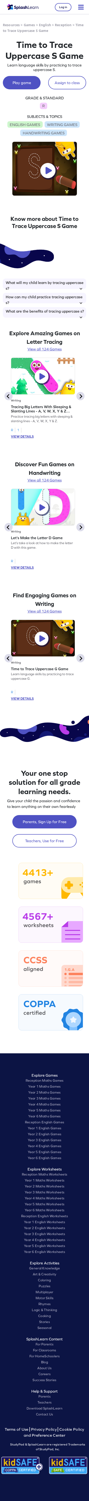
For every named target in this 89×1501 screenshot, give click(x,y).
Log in (63, 7)
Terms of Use (17, 1429)
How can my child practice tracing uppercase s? (44, 299)
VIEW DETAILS (22, 436)
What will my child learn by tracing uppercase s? (45, 284)
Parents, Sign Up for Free (44, 822)
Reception (63, 25)
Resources (11, 25)
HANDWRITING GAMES (44, 133)
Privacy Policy (44, 1429)
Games (29, 25)
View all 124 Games (45, 349)
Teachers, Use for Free (44, 841)
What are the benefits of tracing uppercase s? (45, 311)
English (45, 25)
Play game (22, 83)
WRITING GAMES (62, 124)
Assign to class (67, 83)
